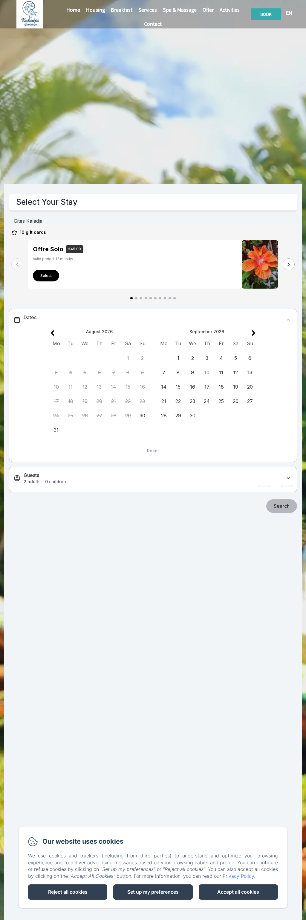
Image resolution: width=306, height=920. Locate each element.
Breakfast (121, 9)
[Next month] (253, 333)
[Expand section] (288, 478)
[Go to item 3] (141, 298)
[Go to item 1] (131, 298)
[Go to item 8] (165, 298)
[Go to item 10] (174, 298)
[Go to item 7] (160, 298)
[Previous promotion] (17, 264)
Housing (95, 9)
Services (147, 9)
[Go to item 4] (146, 298)
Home (73, 9)
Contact (153, 23)
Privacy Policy (238, 876)
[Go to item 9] (170, 298)
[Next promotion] (289, 264)
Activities (230, 9)
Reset (153, 450)
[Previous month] (52, 333)
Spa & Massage (180, 9)
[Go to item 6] (155, 298)
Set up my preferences (153, 892)
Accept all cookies (238, 892)
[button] (128, 358)
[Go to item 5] (150, 298)
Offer (208, 9)
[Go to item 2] (136, 298)
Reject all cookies (68, 892)
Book (266, 14)
